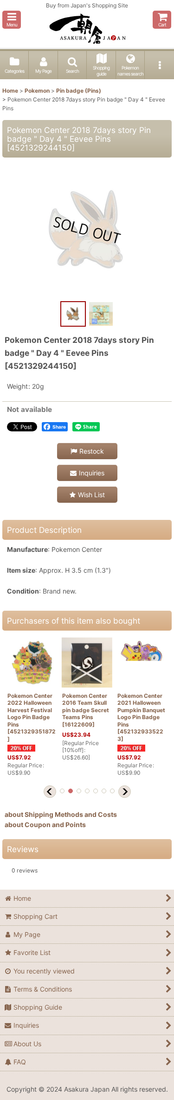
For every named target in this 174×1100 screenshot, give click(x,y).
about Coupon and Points (45, 824)
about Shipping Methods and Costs (61, 814)
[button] (11, 20)
